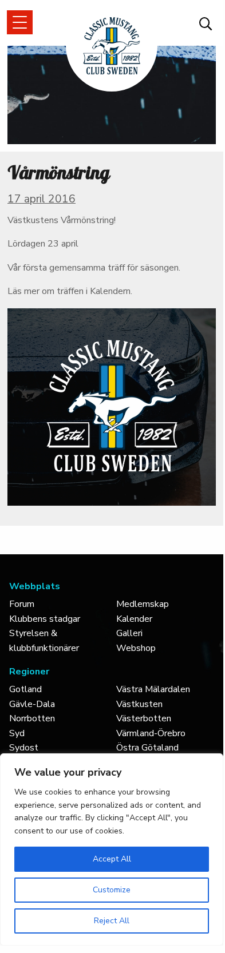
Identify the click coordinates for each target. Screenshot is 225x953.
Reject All (111, 920)
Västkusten (139, 704)
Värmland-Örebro (150, 733)
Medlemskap (142, 604)
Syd (17, 733)
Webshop (136, 648)
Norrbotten (32, 718)
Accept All (112, 858)
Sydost (23, 747)
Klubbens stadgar (44, 619)
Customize (112, 889)
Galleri (129, 633)
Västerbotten (143, 718)
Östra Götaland (147, 747)
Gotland (25, 689)
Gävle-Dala (32, 704)
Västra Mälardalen (153, 689)
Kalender (134, 619)
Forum (21, 604)
